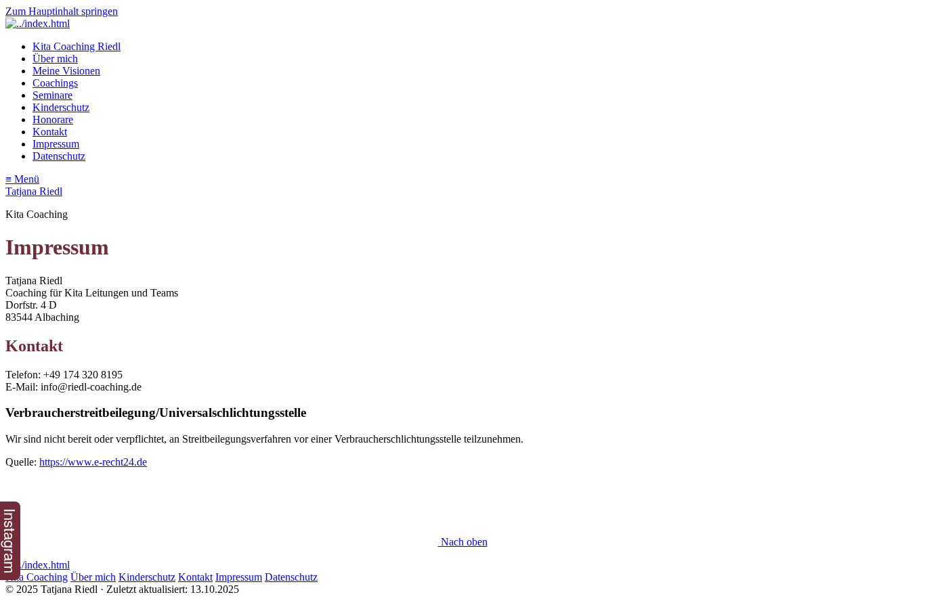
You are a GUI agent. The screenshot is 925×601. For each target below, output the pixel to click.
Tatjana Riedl (33, 191)
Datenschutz (59, 156)
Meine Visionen (66, 70)
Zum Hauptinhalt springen (61, 11)
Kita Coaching (36, 577)
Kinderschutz (61, 107)
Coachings (55, 83)
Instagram (10, 540)
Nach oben (463, 542)
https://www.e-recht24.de (93, 462)
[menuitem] (476, 47)
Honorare (53, 119)
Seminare (52, 95)
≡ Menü (22, 179)
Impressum (56, 144)
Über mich (55, 58)
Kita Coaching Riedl (77, 46)
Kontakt (50, 131)
